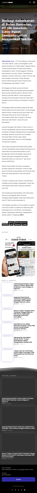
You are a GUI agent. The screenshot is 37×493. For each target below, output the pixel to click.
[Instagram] (15, 490)
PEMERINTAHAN (18, 330)
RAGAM (16, 290)
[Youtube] (25, 490)
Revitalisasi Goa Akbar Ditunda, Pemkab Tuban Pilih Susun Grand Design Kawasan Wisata (24, 326)
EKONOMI (16, 303)
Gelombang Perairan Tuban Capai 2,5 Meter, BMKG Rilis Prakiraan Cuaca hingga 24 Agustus (24, 286)
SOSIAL (5, 44)
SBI (11, 224)
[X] (21, 490)
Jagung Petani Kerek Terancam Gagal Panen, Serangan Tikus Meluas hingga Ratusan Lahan (22, 299)
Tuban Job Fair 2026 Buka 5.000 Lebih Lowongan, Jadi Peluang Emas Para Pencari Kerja (24, 353)
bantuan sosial (21, 222)
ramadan (6, 224)
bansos (11, 222)
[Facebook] (12, 490)
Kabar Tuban (15, 48)
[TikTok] (18, 490)
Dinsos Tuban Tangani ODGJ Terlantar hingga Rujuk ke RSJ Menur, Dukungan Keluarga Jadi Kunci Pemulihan (24, 314)
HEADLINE (16, 318)
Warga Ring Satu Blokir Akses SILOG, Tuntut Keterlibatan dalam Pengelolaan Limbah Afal (23, 340)
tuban (24, 224)
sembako (17, 224)
